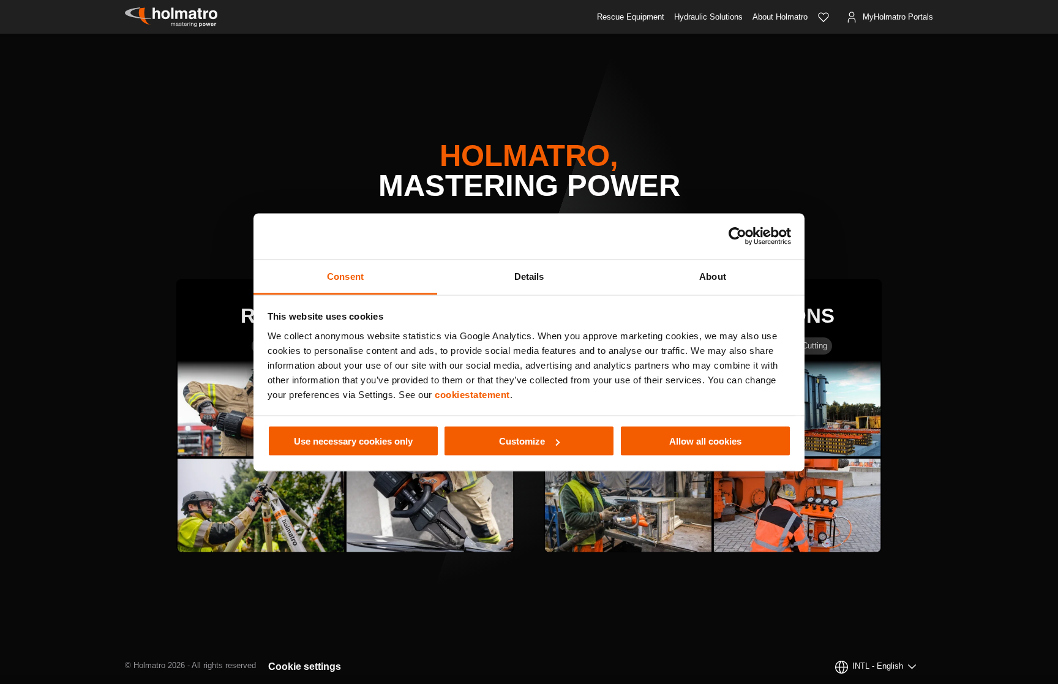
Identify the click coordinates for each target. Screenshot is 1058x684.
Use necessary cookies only (353, 441)
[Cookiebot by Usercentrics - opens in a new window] (737, 236)
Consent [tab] (345, 276)
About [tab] (712, 276)
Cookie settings (304, 666)
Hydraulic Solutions (708, 16)
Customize (522, 441)
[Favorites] (823, 17)
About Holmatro (780, 16)
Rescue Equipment (630, 16)
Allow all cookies (705, 441)
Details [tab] (529, 276)
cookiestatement (472, 394)
